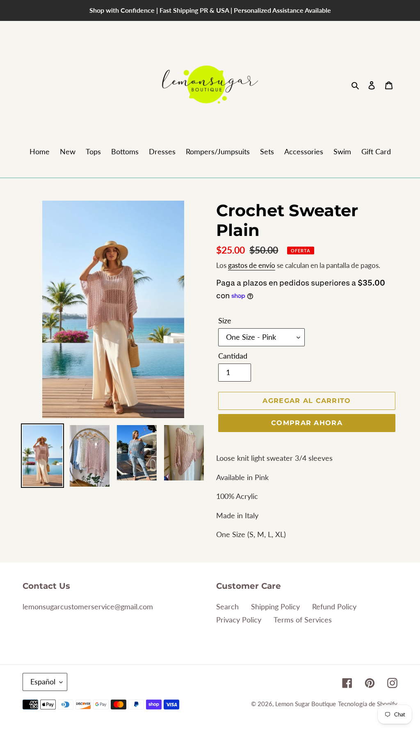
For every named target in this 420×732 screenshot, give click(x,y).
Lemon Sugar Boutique (305, 703)
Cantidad (232, 355)
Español (42, 681)
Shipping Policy (275, 606)
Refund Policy (334, 606)
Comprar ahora (306, 423)
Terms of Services (303, 619)
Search (227, 606)
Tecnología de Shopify (367, 703)
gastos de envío (251, 265)
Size (224, 320)
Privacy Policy (238, 619)
